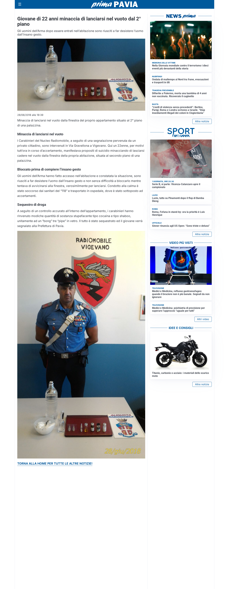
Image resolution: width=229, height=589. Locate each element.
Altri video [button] (203, 319)
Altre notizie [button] (202, 121)
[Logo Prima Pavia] (114, 4)
